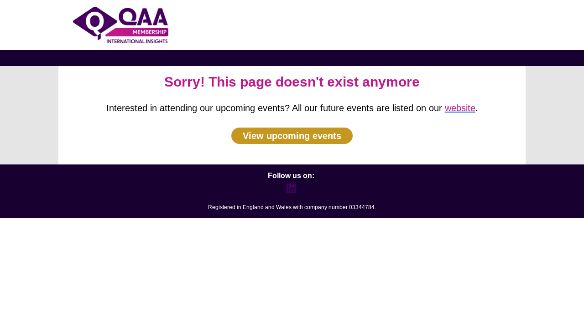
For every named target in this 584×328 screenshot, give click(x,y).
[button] (292, 191)
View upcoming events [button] (292, 136)
